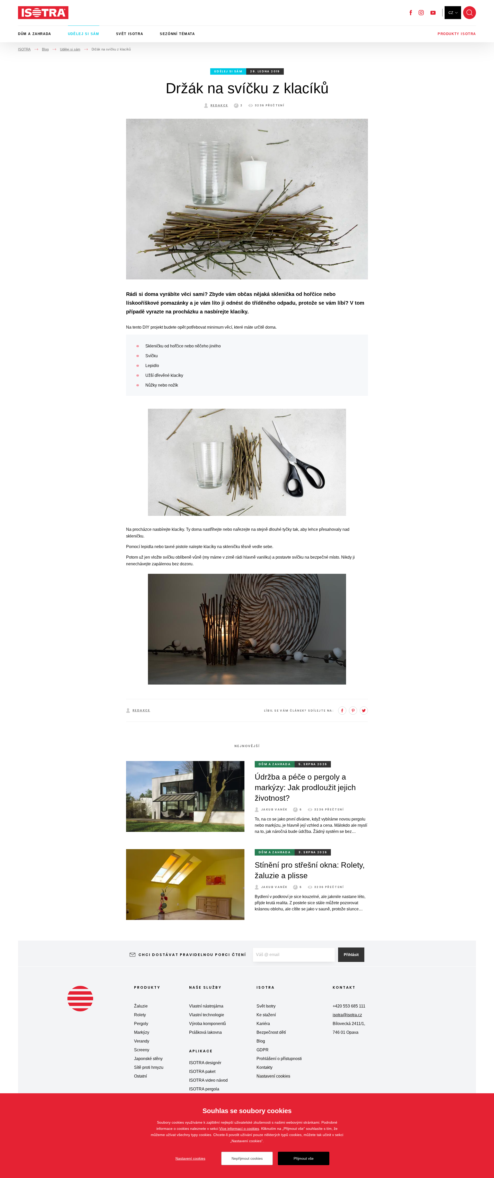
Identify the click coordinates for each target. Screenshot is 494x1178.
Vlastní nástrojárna (206, 1006)
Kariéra (263, 1023)
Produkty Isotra (457, 34)
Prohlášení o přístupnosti (279, 1058)
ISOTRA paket (202, 1071)
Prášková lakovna (205, 1032)
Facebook (411, 12)
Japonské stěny (148, 1058)
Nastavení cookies (273, 1076)
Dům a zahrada (34, 34)
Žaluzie (141, 1006)
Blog (261, 1041)
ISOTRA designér (205, 1063)
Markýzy (141, 1032)
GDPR (263, 1050)
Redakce (219, 105)
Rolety (140, 1015)
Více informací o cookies (239, 1128)
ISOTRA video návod (208, 1080)
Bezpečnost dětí (271, 1032)
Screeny (141, 1050)
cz (450, 13)
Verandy (141, 1041)
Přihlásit (351, 954)
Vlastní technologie (206, 1015)
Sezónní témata (177, 34)
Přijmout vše (304, 1158)
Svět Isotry (266, 1006)
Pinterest (353, 710)
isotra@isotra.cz (347, 1015)
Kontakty (264, 1067)
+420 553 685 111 (349, 1006)
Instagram (421, 12)
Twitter (364, 710)
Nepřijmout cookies (247, 1158)
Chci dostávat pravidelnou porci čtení (192, 954)
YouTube (433, 13)
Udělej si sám (83, 34)
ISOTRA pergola (204, 1089)
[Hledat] (469, 12)
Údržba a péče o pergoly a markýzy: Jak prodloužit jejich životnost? (305, 787)
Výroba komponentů (207, 1023)
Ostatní (140, 1076)
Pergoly (141, 1023)
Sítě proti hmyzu (148, 1067)
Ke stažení (266, 1015)
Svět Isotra (129, 34)
